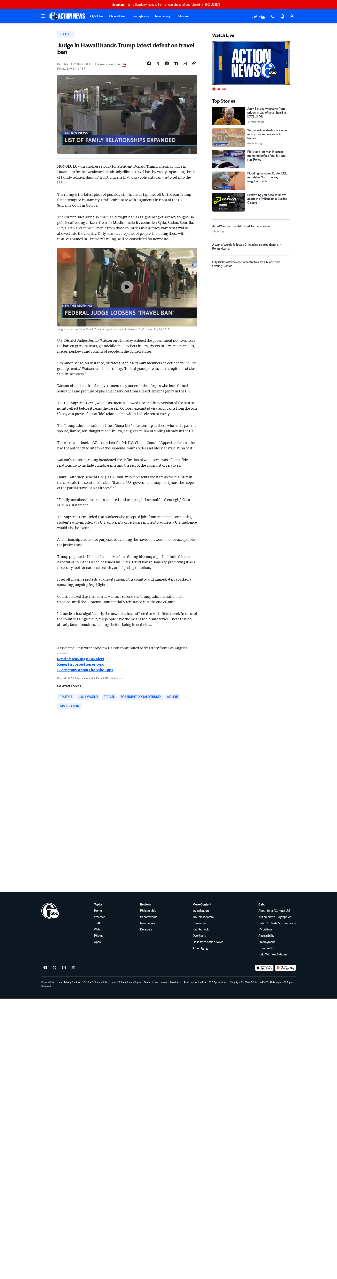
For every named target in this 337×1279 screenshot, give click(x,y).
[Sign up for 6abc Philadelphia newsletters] (73, 968)
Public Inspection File (195, 982)
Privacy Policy (48, 982)
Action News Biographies (274, 917)
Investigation (200, 910)
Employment (266, 942)
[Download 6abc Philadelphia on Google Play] (285, 968)
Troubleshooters (203, 917)
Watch (98, 929)
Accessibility (266, 935)
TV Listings (265, 929)
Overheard (199, 935)
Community (266, 948)
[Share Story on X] (158, 63)
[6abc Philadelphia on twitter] (55, 968)
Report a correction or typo (80, 664)
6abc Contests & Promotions (277, 923)
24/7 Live (96, 16)
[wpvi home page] (50, 911)
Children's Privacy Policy (96, 982)
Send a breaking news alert (80, 658)
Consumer (199, 923)
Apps (97, 942)
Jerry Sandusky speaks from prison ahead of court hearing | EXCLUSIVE (166, 5)
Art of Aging (200, 948)
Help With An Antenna (272, 954)
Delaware (182, 16)
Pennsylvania (140, 16)
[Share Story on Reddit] (167, 63)
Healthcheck (200, 929)
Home (98, 910)
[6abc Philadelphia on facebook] (45, 968)
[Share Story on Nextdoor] (176, 63)
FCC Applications (218, 982)
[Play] (251, 63)
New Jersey (162, 16)
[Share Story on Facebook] (149, 63)
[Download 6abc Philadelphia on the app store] (264, 968)
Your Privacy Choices (69, 982)
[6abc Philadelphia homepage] (67, 16)
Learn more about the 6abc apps (85, 669)
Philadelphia (117, 16)
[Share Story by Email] (185, 63)
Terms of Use (151, 982)
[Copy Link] (194, 63)
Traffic (98, 923)
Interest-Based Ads (171, 982)
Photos (98, 935)
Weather (99, 917)
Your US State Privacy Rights (126, 982)
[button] (43, 16)
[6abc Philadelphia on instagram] (64, 968)
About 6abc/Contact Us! (274, 910)
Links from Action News (207, 942)
